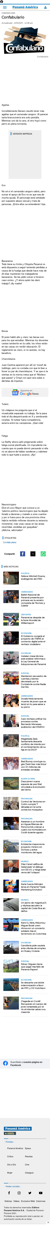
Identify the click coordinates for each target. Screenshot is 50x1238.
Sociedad (26, 653)
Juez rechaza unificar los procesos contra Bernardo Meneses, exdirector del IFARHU (33, 723)
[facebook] (9, 1193)
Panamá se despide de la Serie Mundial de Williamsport (33, 620)
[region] (25, 80)
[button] (22, 553)
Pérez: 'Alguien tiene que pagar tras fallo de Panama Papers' (32, 967)
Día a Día (11, 1164)
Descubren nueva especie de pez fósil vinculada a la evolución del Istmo (33, 785)
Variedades (27, 592)
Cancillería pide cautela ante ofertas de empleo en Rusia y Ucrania (33, 948)
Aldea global (28, 778)
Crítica (10, 1156)
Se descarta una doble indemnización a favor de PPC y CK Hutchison (33, 985)
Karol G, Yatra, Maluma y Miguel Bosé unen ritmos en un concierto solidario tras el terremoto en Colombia (33, 928)
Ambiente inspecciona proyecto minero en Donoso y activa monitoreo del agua (32, 848)
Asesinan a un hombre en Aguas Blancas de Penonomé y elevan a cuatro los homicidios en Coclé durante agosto (33, 827)
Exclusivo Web (28, 1201)
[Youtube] (40, 1193)
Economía (26, 633)
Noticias (8, 1201)
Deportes (26, 614)
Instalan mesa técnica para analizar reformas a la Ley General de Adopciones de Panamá (33, 660)
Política (25, 573)
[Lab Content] (25, 1135)
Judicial (25, 673)
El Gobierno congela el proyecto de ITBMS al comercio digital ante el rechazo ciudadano (33, 640)
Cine (27, 1164)
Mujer (9, 1172)
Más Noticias (11, 566)
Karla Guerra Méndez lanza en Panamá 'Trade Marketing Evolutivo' (33, 887)
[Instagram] (19, 1193)
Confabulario (9, 542)
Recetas (29, 1156)
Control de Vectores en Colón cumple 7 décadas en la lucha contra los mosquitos (33, 805)
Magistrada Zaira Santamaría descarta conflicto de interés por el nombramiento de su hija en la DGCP (33, 744)
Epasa (28, 1148)
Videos (16, 1201)
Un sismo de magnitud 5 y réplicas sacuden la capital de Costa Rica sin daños (33, 907)
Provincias (26, 798)
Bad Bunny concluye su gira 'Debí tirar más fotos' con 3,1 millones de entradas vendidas (33, 765)
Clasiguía (29, 1172)
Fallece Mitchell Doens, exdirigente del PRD (33, 577)
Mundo (25, 861)
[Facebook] (1, 2)
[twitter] (29, 1193)
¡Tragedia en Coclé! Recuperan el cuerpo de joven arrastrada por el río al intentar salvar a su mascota (34, 1006)
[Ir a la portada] (25, 7)
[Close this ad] (48, 1222)
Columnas (40, 1201)
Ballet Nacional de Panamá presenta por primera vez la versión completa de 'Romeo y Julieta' (33, 600)
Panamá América (15, 1148)
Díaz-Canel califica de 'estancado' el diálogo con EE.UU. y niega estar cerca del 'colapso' (33, 868)
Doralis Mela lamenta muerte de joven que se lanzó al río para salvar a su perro (33, 703)
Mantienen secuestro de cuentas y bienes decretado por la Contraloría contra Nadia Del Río (34, 681)
